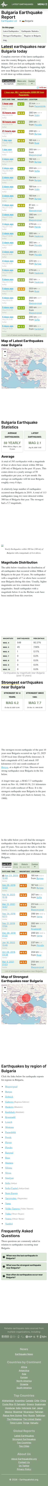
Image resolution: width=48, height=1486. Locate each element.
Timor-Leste (16, 1422)
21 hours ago (9, 131)
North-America (24, 1380)
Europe (24, 1377)
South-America (24, 1387)
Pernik (37, 227)
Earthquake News (24, 1354)
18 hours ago (9, 121)
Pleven (8, 1142)
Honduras (10, 1408)
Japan (40, 1408)
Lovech (8, 1122)
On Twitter (24, 1465)
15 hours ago (9, 112)
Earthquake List (9, 20)
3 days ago (7, 195)
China (43, 1400)
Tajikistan (40, 1415)
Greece (30, 1404)
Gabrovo (17, 1101)
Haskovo (38, 236)
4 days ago (7, 261)
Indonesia (26, 1408)
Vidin (36, 115)
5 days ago (7, 270)
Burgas (37, 133)
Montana (9, 1127)
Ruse (36, 143)
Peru (25, 1415)
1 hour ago (7, 103)
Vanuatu (34, 1422)
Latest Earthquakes (22, 4)
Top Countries (24, 1442)
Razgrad (9, 1152)
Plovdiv (38, 124)
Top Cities (24, 1446)
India (18, 1408)
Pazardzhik (40, 106)
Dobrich (9, 1096)
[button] (5, 352)
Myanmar (18, 1411)
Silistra (8, 1167)
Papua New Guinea (12, 1415)
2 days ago (7, 159)
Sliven (8, 1172)
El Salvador (20, 1404)
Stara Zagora (11, 1193)
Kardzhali (39, 329)
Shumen (9, 1162)
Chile (36, 1400)
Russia (31, 1415)
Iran (34, 1408)
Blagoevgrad (35, 155)
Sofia (37, 171)
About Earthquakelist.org (24, 1458)
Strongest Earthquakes (12, 35)
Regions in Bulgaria (32, 35)
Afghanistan (8, 1400)
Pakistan (39, 1411)
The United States (32, 1419)
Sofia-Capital (17, 1188)
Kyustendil (36, 929)
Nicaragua (28, 1411)
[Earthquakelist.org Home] (5, 4)
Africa (24, 1367)
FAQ (5, 40)
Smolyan (9, 1178)
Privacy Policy (24, 1469)
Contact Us (24, 1462)
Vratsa (14, 1218)
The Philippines (14, 1419)
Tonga (26, 1422)
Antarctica (24, 1370)
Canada (29, 1400)
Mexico (8, 1411)
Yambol (9, 1223)
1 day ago (7, 140)
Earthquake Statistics (30, 31)
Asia (24, 1373)
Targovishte (16, 1198)
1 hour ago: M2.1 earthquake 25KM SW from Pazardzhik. (24, 93)
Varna (39, 916)
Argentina (20, 1400)
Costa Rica (7, 1404)
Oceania (24, 1384)
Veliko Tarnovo (19, 1208)
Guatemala (40, 1404)
